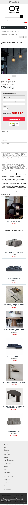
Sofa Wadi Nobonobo (14, 431)
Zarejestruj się (24, 20)
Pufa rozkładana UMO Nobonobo (14, 252)
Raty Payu (6, 466)
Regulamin (6, 457)
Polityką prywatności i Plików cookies (8, 158)
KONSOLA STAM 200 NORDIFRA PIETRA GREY (14, 382)
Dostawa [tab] (12, 176)
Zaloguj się (17, 20)
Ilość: (4, 106)
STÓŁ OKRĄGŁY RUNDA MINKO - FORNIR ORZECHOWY (14, 330)
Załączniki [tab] (18, 176)
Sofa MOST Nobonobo (14, 278)
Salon (5, 447)
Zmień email (7, 479)
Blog (5, 469)
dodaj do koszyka (14, 119)
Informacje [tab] (4, 176)
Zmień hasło (7, 480)
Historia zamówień (8, 476)
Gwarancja (6, 468)
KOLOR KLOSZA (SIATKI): (9, 102)
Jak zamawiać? (7, 465)
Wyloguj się (6, 482)
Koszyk (23, 22)
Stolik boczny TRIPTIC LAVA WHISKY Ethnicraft (14, 305)
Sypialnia (6, 449)
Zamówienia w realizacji (9, 475)
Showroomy (11, 20)
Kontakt (6, 20)
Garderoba (6, 450)
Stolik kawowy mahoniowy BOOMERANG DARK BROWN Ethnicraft (14, 407)
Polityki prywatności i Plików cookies (13, 459)
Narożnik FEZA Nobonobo (14, 356)
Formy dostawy (7, 463)
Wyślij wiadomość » (21, 174)
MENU (4, 27)
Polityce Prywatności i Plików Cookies (8, 171)
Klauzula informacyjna (9, 460)
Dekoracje (6, 452)
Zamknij (24, 502)
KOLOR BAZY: (6, 97)
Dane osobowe (7, 478)
